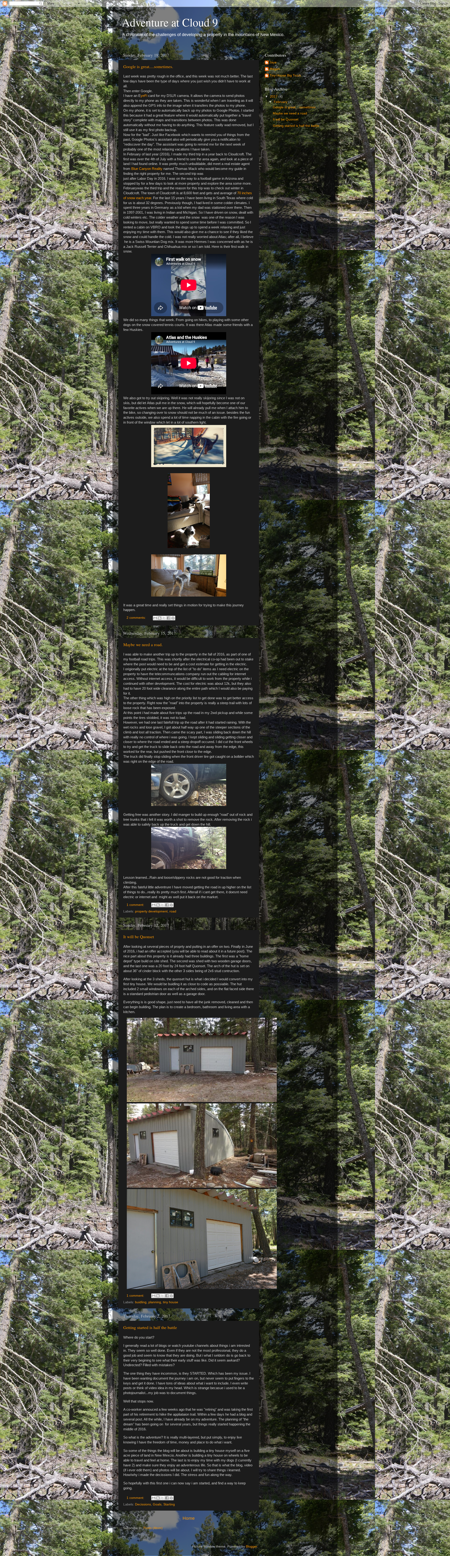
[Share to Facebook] (168, 618)
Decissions (143, 1504)
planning (154, 1302)
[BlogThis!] (159, 618)
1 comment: (136, 905)
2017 (274, 96)
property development (151, 911)
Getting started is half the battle (150, 1327)
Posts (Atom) (153, 1528)
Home (189, 1518)
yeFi (144, 96)
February (281, 102)
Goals (157, 1504)
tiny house (170, 1302)
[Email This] (155, 618)
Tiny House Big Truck (285, 75)
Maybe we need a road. (143, 644)
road (172, 911)
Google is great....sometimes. (148, 66)
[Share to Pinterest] (173, 618)
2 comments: (137, 617)
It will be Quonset (138, 936)
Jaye (273, 62)
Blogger (251, 1546)
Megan (275, 69)
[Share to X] (164, 618)
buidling (140, 1302)
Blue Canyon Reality (146, 169)
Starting (169, 1504)
